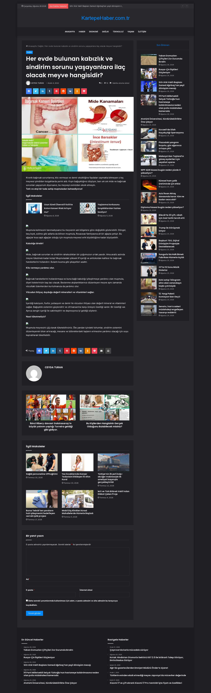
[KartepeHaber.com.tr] (105, 18)
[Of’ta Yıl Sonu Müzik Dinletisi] (149, 271)
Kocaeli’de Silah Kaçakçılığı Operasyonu (171, 131)
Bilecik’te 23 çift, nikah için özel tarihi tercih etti (172, 216)
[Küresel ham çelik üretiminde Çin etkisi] (149, 184)
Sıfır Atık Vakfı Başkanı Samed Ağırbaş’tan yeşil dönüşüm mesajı (98, 6)
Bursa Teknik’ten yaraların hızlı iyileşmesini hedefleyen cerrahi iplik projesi (40, 513)
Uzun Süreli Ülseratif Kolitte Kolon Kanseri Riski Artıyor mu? (58, 208)
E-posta (30, 590)
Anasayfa (70, 31)
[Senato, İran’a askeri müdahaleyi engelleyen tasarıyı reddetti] (149, 310)
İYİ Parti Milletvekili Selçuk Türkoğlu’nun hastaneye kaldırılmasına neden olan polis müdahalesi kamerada (170, 104)
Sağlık (105, 31)
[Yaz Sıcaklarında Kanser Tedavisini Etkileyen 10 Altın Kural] (77, 462)
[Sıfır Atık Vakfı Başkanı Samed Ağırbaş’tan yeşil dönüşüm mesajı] (149, 86)
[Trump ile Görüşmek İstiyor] (149, 231)
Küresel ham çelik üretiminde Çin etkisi (169, 182)
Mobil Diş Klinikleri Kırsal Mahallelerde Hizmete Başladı (77, 512)
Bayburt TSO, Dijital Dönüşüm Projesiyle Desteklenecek (169, 243)
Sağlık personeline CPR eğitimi (42, 474)
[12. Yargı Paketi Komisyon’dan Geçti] (149, 297)
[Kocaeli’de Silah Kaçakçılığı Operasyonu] (149, 133)
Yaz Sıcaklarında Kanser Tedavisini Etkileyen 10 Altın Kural (76, 477)
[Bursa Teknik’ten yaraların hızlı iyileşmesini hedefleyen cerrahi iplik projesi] (42, 499)
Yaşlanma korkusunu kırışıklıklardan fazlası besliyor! (109, 208)
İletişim (142, 31)
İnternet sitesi (86, 590)
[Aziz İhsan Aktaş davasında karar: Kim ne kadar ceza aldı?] (149, 197)
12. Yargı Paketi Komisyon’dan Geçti (169, 295)
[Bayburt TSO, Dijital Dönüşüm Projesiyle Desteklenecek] (149, 244)
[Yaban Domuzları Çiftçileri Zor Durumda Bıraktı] (149, 59)
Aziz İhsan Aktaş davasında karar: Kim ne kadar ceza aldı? (171, 196)
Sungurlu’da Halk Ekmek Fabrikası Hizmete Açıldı (171, 256)
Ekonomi (93, 31)
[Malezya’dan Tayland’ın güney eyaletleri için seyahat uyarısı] (149, 160)
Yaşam (130, 31)
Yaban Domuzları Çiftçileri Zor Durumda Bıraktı (170, 58)
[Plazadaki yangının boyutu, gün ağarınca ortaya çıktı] (149, 146)
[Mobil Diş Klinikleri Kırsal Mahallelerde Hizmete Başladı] (77, 499)
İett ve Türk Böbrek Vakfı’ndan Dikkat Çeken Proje (113, 492)
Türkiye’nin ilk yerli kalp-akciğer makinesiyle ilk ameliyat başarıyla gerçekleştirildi (110, 478)
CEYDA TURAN (37, 83)
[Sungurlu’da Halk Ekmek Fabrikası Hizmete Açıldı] (149, 258)
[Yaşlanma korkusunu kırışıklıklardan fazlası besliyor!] (88, 208)
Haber (82, 31)
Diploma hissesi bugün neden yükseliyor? (162, 207)
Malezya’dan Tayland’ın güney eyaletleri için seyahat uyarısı (171, 159)
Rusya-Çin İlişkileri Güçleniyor (168, 71)
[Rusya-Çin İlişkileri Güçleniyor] (149, 73)
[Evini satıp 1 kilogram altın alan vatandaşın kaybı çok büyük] (149, 283)
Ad (28, 579)
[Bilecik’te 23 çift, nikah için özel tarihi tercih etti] (149, 219)
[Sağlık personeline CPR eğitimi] (42, 462)
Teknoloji (118, 31)
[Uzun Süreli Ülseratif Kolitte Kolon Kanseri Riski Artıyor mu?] (34, 208)
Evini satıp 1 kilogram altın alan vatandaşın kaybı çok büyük (170, 282)
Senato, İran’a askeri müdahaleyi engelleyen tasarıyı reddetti (171, 309)
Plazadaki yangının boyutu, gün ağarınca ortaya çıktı (170, 145)
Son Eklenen (163, 45)
